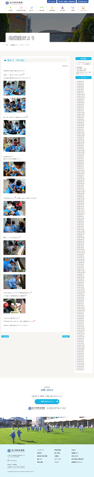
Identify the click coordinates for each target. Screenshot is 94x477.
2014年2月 (79, 323)
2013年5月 (79, 337)
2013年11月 (80, 328)
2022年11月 (80, 152)
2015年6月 (79, 297)
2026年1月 (79, 93)
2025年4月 (79, 106)
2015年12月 (80, 289)
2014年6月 (79, 317)
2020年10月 (80, 193)
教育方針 (11, 10)
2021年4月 (79, 183)
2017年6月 (79, 259)
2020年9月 (79, 195)
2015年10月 (80, 292)
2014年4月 (79, 320)
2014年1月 (79, 325)
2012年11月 (80, 346)
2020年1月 (79, 208)
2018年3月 (79, 244)
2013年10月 (80, 330)
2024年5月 (79, 124)
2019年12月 (80, 210)
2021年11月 (80, 172)
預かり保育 (62, 10)
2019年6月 (79, 220)
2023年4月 (79, 144)
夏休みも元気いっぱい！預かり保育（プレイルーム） (83, 73)
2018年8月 (79, 236)
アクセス (56, 462)
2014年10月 (80, 310)
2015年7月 (79, 295)
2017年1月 (79, 267)
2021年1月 (79, 188)
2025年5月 (79, 104)
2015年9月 (79, 294)
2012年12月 (80, 345)
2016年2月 (79, 285)
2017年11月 (80, 251)
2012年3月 (79, 358)
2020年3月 (79, 205)
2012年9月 (79, 350)
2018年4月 (79, 243)
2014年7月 (79, 315)
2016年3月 (79, 284)
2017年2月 (79, 266)
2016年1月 (79, 287)
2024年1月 (79, 131)
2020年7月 (79, 198)
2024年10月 (80, 116)
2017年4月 (79, 262)
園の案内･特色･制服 (21, 10)
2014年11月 (80, 309)
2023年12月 (80, 132)
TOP (7, 45)
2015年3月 (79, 302)
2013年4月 (79, 338)
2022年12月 (80, 150)
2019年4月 (79, 223)
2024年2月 (79, 129)
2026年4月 (79, 88)
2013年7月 (79, 333)
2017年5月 (79, 261)
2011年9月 (79, 366)
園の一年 (31, 10)
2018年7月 (79, 238)
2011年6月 (79, 369)
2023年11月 (80, 134)
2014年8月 (79, 313)
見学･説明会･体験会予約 (77, 459)
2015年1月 (79, 305)
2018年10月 (80, 233)
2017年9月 (79, 254)
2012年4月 (79, 356)
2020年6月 (79, 200)
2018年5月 (79, 241)
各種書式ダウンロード (77, 462)
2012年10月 (80, 348)
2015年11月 (80, 290)
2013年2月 (79, 341)
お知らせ (73, 450)
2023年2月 (79, 147)
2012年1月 (79, 361)
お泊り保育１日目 (81, 70)
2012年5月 (79, 355)
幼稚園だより (14, 45)
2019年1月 (79, 228)
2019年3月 (79, 224)
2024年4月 (79, 126)
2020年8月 (79, 196)
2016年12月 (80, 269)
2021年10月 (80, 173)
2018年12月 (80, 229)
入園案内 (73, 10)
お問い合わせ (74, 456)
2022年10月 (80, 154)
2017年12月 (80, 249)
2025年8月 (79, 101)
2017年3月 (79, 264)
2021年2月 (79, 187)
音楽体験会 (79, 67)
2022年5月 (79, 162)
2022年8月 (79, 157)
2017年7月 (79, 257)
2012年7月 (79, 351)
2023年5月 (79, 142)
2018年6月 (79, 239)
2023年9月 (79, 137)
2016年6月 (79, 279)
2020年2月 (79, 206)
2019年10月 (80, 213)
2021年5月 (79, 182)
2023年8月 (79, 139)
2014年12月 (80, 307)
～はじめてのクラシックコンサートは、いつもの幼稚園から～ (83, 63)
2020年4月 (79, 203)
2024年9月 (79, 117)
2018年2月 (79, 246)
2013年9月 (79, 332)
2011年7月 (79, 368)
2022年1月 (79, 168)
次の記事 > (66, 336)
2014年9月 (79, 312)
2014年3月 (79, 322)
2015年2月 (79, 304)
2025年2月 (79, 109)
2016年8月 (79, 276)
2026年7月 (79, 83)
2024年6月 (79, 122)
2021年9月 (79, 175)
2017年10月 (80, 252)
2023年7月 (79, 140)
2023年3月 (79, 145)
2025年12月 (80, 94)
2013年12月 (80, 327)
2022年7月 (79, 159)
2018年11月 (80, 231)
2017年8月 (79, 256)
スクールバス (83, 10)
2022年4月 (79, 163)
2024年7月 (79, 121)
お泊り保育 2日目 (81, 69)
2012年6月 (79, 353)
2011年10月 (80, 365)
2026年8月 (79, 81)
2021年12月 (80, 170)
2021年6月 (79, 180)
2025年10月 (80, 98)
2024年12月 (80, 112)
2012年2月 (79, 360)
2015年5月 (79, 299)
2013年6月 (79, 335)
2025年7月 (79, 102)
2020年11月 (80, 191)
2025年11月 (80, 96)
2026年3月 (79, 89)
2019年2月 (79, 226)
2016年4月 (79, 282)
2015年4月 (79, 300)
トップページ (40, 450)
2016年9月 (79, 274)
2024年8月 (79, 119)
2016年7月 (79, 277)
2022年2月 (79, 167)
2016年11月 (80, 271)
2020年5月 (79, 201)
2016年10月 (80, 272)
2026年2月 (79, 91)
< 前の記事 (5, 336)
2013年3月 (79, 340)
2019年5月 (79, 221)
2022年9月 (79, 155)
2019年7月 (79, 218)
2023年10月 (80, 135)
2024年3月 (79, 127)
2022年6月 (79, 160)
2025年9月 (79, 99)
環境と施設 (41, 10)
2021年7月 (79, 178)
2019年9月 (79, 215)
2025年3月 (79, 107)
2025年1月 (79, 111)
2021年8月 (79, 177)
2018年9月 (79, 234)
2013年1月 (79, 343)
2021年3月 (79, 185)
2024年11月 (80, 114)
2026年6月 (79, 84)
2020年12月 (80, 190)
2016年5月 (79, 280)
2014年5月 (79, 318)
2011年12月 (80, 363)
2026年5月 (79, 86)
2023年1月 (79, 149)
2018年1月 (79, 248)
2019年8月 (79, 216)
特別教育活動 (52, 10)
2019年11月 (80, 211)
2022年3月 (79, 165)
